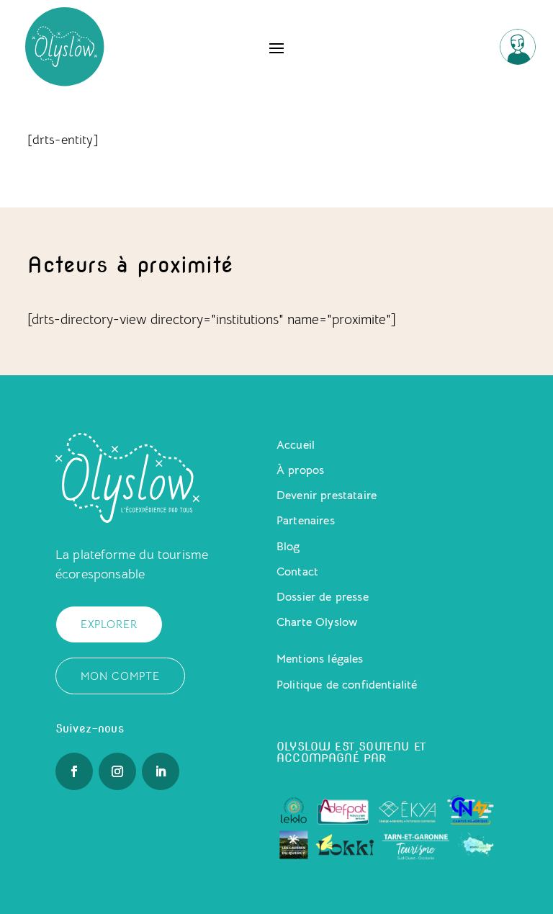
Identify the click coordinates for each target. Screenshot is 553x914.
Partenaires (305, 521)
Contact (297, 572)
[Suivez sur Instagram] (117, 771)
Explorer (109, 624)
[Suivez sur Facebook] (74, 771)
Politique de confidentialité (346, 685)
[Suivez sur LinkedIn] (160, 771)
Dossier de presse (322, 597)
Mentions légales (320, 659)
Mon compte (120, 676)
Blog (288, 546)
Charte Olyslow (316, 622)
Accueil (295, 445)
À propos (300, 470)
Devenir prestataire (326, 495)
